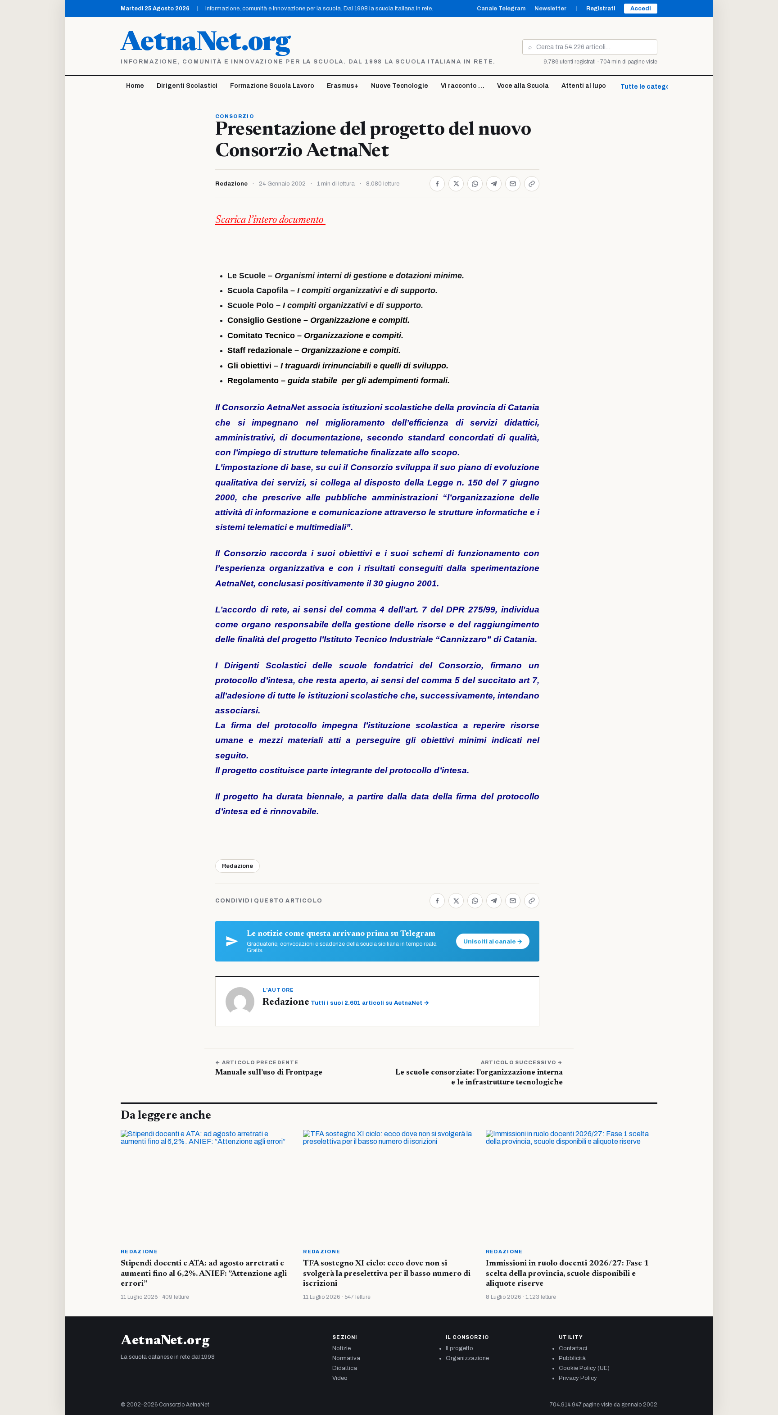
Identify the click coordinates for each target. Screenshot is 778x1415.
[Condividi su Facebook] (437, 183)
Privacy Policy (578, 1378)
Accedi (640, 8)
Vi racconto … (462, 85)
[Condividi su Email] (512, 183)
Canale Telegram (501, 8)
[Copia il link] (531, 183)
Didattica (344, 1368)
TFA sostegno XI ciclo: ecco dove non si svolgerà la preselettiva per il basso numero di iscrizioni (386, 1274)
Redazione (231, 184)
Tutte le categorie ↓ (651, 86)
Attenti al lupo (583, 85)
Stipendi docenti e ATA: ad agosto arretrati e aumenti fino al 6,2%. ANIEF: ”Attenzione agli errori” (204, 1274)
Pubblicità (572, 1358)
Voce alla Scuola (523, 85)
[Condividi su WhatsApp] (475, 183)
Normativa (346, 1358)
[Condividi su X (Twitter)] (456, 183)
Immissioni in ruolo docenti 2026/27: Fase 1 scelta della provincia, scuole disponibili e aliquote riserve (567, 1274)
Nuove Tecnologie (399, 85)
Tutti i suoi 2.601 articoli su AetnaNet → (370, 1003)
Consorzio (234, 116)
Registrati (600, 8)
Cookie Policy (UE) (584, 1368)
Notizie (341, 1348)
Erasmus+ (342, 85)
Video (340, 1378)
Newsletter (550, 8)
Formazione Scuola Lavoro (272, 85)
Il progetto (459, 1348)
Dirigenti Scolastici (187, 85)
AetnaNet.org (205, 44)
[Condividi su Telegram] (494, 183)
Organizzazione (467, 1358)
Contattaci (573, 1348)
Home (135, 85)
